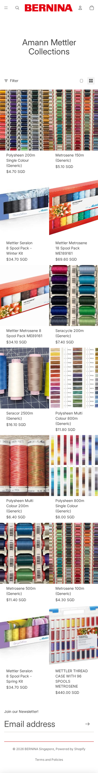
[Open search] (17, 8)
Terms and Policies (49, 760)
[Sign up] (88, 724)
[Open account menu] (80, 8)
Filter (14, 80)
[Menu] (6, 8)
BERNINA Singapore (39, 749)
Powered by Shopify (70, 749)
